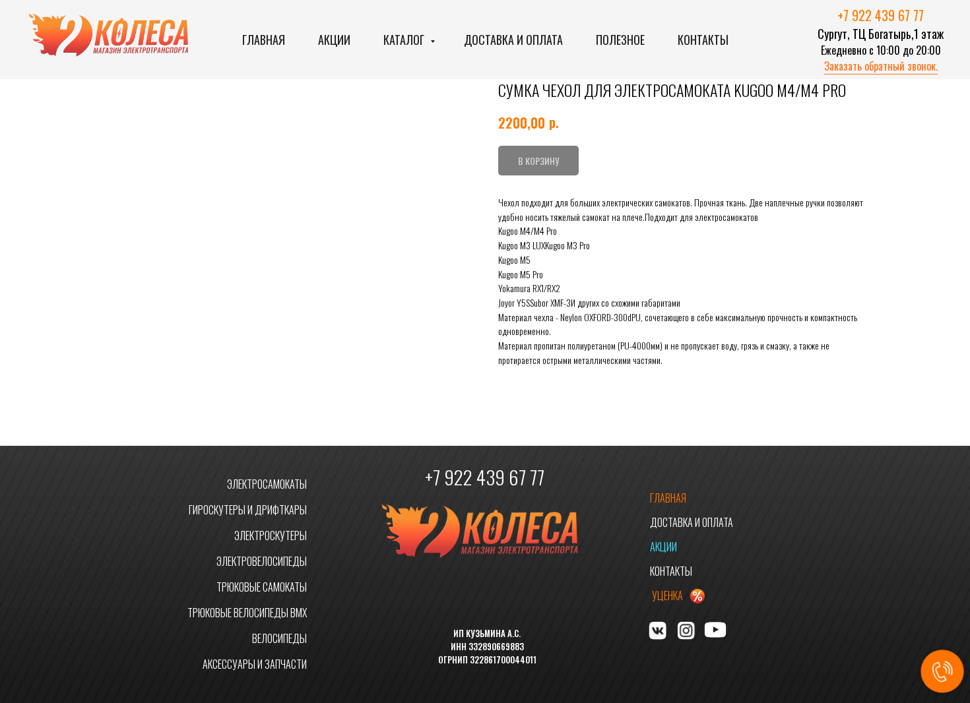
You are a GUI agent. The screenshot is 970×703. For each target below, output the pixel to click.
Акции (334, 39)
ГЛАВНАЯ (668, 498)
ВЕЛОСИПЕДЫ (279, 638)
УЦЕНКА (667, 595)
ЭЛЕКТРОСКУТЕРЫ (270, 535)
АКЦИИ (663, 547)
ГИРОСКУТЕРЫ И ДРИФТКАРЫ (248, 510)
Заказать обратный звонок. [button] (881, 66)
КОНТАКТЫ (671, 571)
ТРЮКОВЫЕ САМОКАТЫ (261, 587)
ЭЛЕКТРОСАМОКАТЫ (267, 484)
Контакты (703, 39)
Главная (263, 39)
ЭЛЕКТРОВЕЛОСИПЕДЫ (261, 561)
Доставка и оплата (513, 39)
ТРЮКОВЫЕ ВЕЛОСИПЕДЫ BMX (247, 613)
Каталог (405, 39)
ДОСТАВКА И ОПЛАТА (691, 522)
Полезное (620, 39)
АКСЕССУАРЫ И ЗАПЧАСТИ (255, 664)
